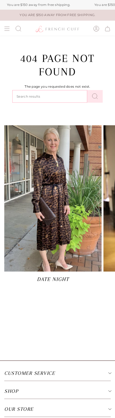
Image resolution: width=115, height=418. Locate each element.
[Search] (95, 96)
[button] (18, 29)
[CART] (107, 29)
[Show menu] (7, 29)
